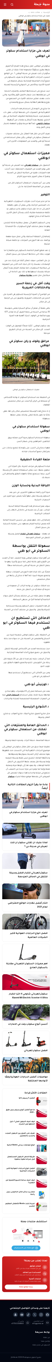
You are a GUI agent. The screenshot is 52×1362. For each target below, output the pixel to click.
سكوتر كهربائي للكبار (30, 534)
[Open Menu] (5, 4)
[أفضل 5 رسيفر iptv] (41, 1101)
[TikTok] (28, 1314)
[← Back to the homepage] (42, 4)
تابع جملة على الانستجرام (24, 1248)
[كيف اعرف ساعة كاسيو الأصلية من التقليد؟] (41, 1183)
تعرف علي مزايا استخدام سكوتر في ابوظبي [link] (34, 16)
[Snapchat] (15, 1314)
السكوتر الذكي (12, 695)
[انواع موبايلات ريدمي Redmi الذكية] (41, 1148)
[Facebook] (47, 1314)
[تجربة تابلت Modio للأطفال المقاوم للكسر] (41, 1207)
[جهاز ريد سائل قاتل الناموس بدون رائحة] (41, 1195)
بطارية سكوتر (25, 276)
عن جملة (46, 1338)
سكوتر (11, 777)
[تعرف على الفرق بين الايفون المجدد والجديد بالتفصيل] (41, 1136)
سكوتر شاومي (43, 124)
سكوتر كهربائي (31, 165)
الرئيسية (46, 12)
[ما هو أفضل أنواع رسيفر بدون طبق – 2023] (41, 1113)
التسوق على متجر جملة (41, 1345)
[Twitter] (34, 1314)
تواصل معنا (45, 1341)
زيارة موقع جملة (26, 1287)
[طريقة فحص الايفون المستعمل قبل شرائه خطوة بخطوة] (41, 1160)
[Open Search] (12, 4)
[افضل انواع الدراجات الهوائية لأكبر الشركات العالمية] (41, 1171)
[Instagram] (41, 1314)
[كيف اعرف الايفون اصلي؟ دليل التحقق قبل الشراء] (41, 1124)
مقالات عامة (35, 12)
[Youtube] (21, 1314)
